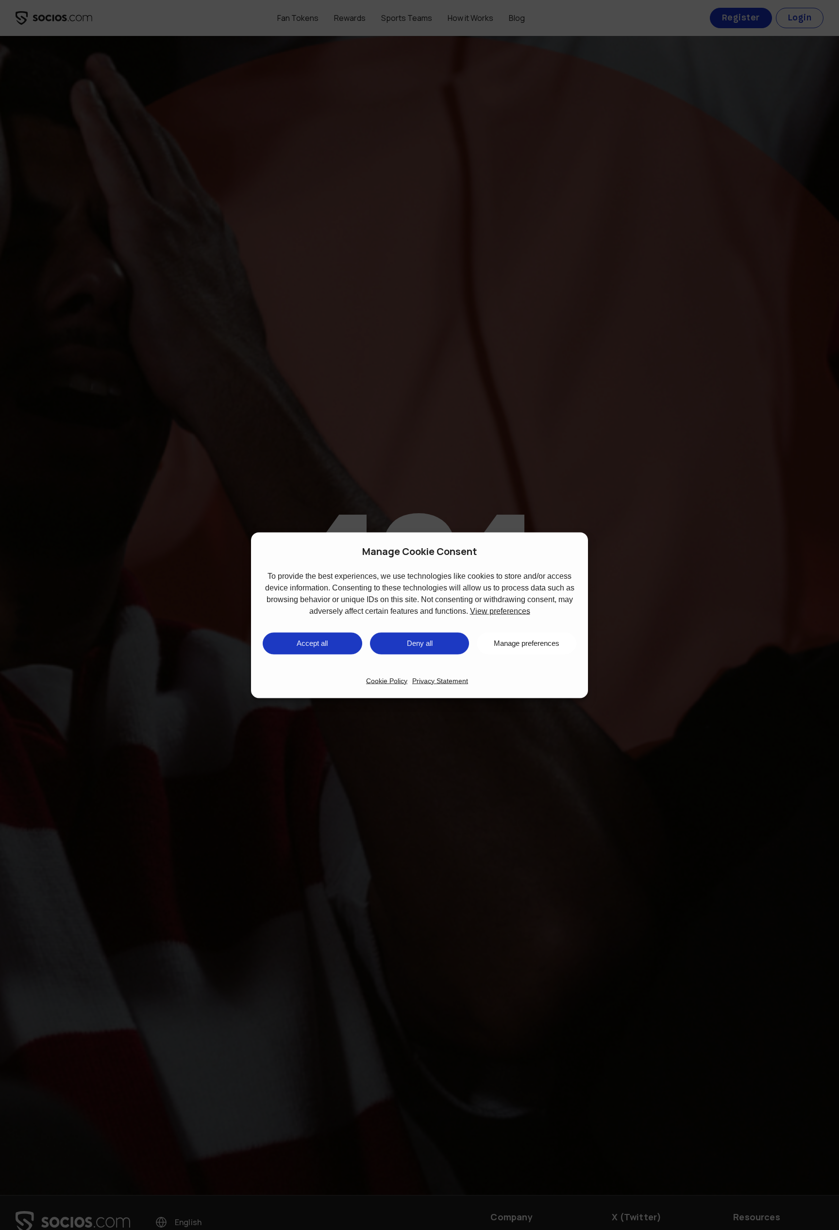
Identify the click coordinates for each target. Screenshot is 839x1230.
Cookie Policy (386, 680)
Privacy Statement (440, 680)
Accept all (312, 643)
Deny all (420, 643)
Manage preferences (526, 643)
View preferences (500, 610)
